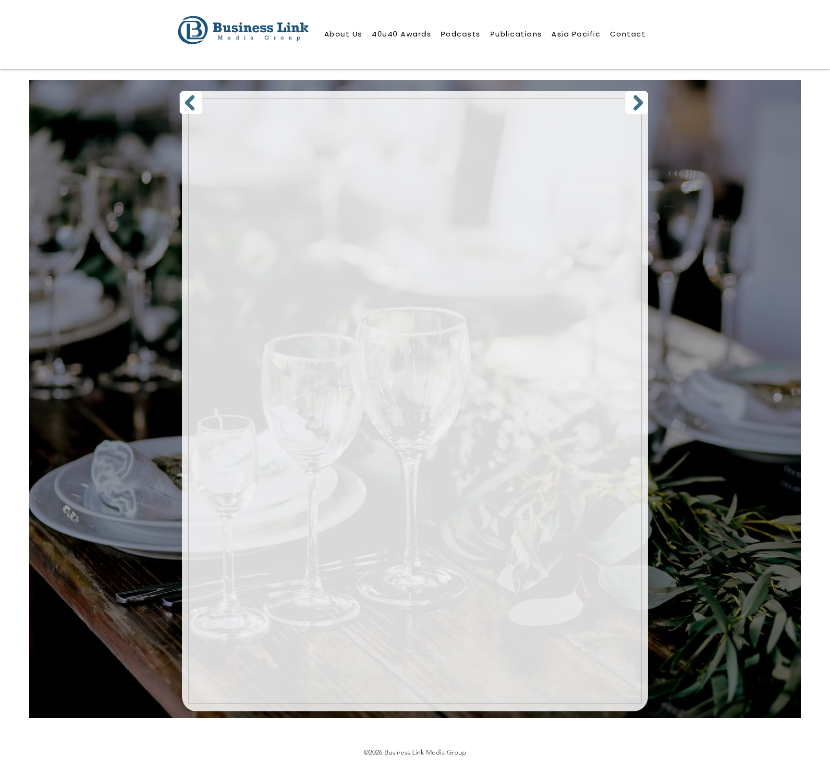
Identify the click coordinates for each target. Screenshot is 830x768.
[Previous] (191, 102)
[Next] (636, 102)
